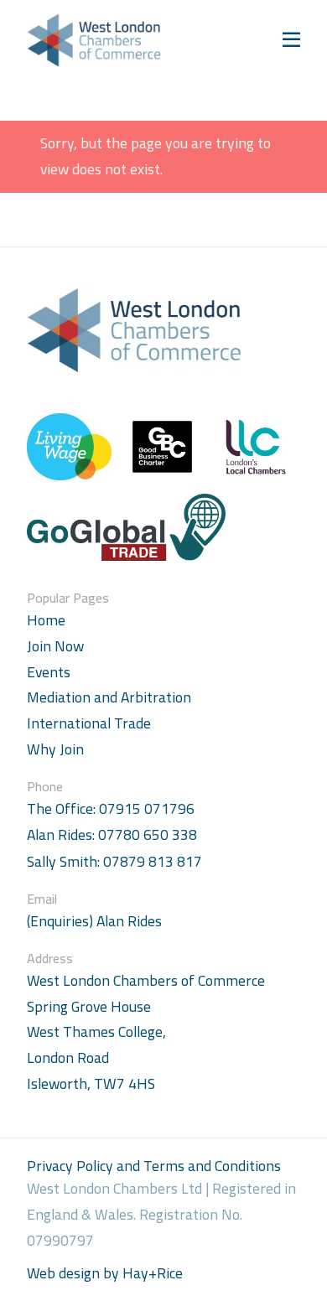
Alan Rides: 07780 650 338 (112, 835)
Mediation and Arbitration (109, 697)
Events (48, 672)
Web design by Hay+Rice (105, 1274)
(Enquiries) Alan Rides (94, 922)
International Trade (89, 723)
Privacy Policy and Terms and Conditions (154, 1165)
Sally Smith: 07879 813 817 (114, 862)
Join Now (55, 646)
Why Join (55, 749)
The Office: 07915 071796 (111, 809)
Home (46, 620)
